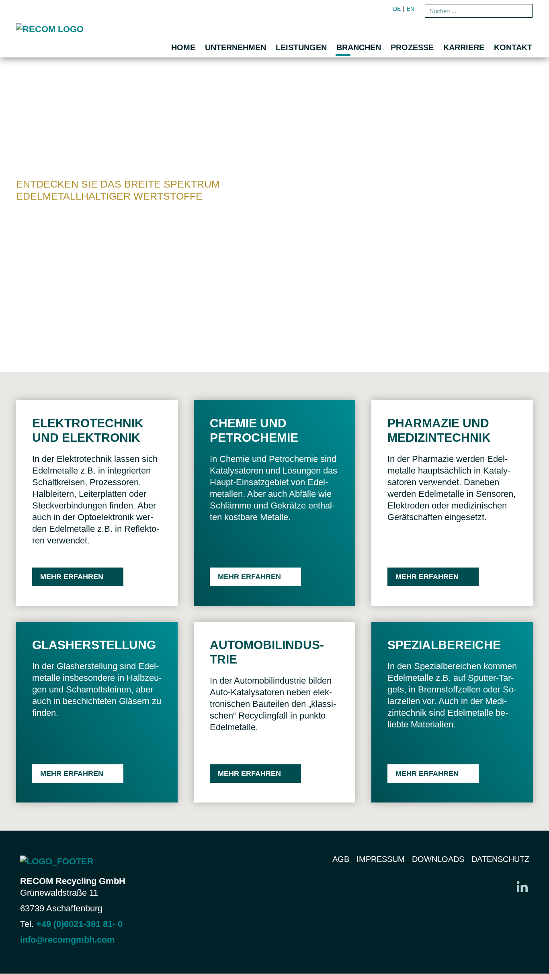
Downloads (438, 859)
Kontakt (513, 47)
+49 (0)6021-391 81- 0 (79, 924)
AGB (340, 859)
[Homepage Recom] (88, 28)
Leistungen (301, 47)
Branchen (358, 47)
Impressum (380, 859)
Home (183, 47)
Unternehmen (235, 47)
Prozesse (412, 47)
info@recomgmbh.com (67, 940)
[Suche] (524, 10)
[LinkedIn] (522, 886)
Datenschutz (500, 859)
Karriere (463, 47)
